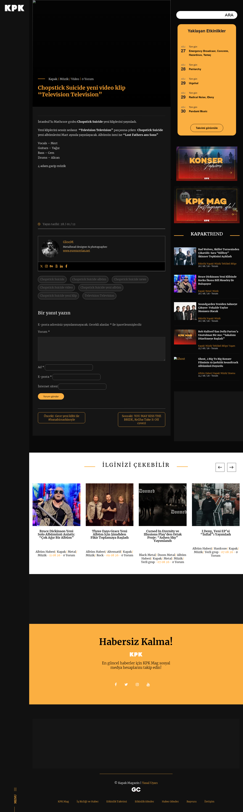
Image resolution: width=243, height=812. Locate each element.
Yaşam (232, 346)
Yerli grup (148, 562)
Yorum (44, 331)
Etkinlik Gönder (144, 801)
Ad (41, 367)
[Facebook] (66, 266)
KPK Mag (63, 801)
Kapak (53, 79)
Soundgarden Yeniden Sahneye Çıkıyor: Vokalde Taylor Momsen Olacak (217, 307)
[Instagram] (46, 266)
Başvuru (192, 801)
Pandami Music (198, 111)
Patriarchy (195, 69)
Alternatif (114, 551)
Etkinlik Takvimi (116, 801)
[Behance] (51, 266)
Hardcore (220, 548)
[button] (220, 467)
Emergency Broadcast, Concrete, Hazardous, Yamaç (209, 53)
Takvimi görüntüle (207, 128)
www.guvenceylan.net (76, 250)
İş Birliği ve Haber (88, 801)
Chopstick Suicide (52, 279)
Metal (208, 291)
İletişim (209, 801)
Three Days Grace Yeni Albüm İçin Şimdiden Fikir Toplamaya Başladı (110, 534)
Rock (100, 555)
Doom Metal (166, 555)
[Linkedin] (61, 266)
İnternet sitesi (48, 386)
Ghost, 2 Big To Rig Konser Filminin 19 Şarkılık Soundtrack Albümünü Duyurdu (218, 362)
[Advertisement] (208, 416)
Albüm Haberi (205, 373)
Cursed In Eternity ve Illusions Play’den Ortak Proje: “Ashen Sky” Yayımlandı (163, 536)
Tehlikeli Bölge (229, 263)
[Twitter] (41, 266)
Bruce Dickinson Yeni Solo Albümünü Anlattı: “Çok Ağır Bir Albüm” (56, 534)
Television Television (99, 295)
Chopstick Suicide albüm (89, 279)
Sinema (231, 373)
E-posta (45, 376)
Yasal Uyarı (150, 783)
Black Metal (147, 555)
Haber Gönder (170, 801)
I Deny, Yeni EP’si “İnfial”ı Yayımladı (215, 532)
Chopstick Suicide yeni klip (58, 295)
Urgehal (193, 83)
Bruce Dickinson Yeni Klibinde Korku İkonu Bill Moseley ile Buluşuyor (217, 280)
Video (75, 79)
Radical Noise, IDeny (201, 97)
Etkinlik (202, 263)
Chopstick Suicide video (56, 287)
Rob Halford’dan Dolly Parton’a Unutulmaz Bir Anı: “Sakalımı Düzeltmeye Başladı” (218, 335)
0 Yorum (88, 79)
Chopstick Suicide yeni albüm (101, 287)
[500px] (56, 266)
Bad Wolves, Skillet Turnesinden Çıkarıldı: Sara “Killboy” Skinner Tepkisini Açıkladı (218, 253)
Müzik (64, 79)
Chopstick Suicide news (130, 279)
